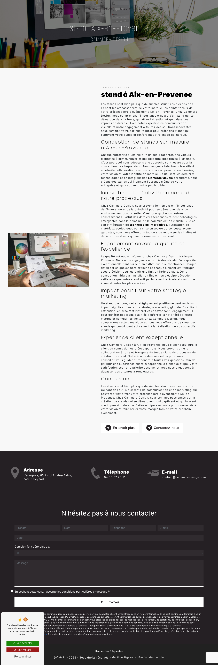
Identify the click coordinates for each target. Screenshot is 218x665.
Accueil (61, 8)
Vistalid (60, 657)
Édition (108, 8)
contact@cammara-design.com (184, 477)
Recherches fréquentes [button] (109, 651)
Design (76, 8)
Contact (144, 8)
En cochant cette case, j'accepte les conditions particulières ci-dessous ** (62, 591)
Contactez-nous (166, 428)
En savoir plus (124, 428)
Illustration (125, 8)
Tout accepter (23, 643)
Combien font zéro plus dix (32, 546)
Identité (92, 8)
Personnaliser (22, 656)
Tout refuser (23, 649)
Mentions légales (122, 657)
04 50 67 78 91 (115, 477)
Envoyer (112, 602)
